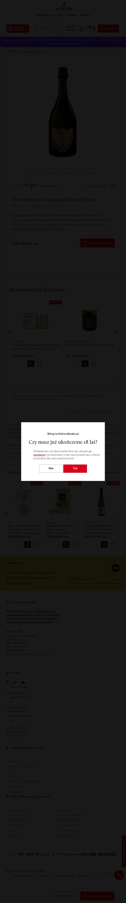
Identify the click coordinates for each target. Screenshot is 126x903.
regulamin (39, 455)
